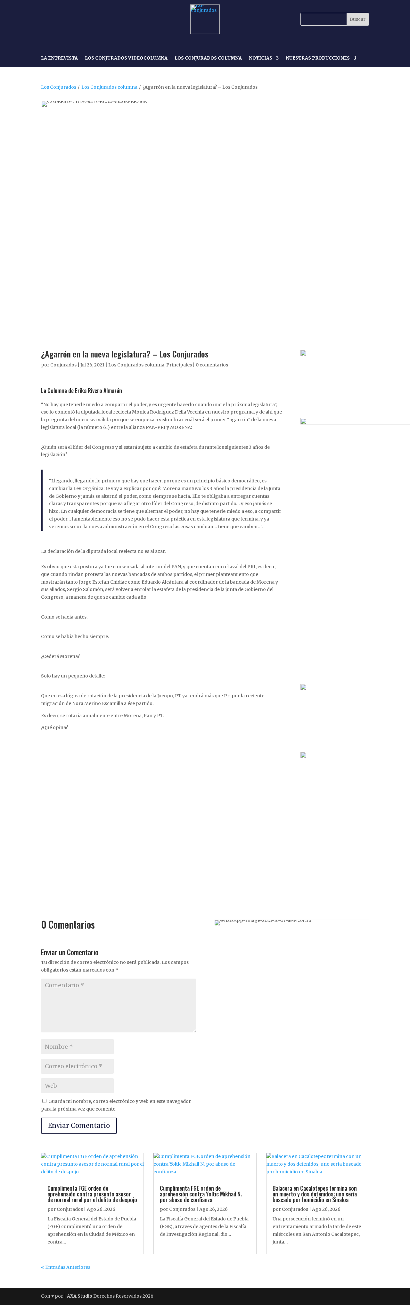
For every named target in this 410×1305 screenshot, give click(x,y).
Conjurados (63, 365)
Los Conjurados (58, 87)
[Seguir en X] (76, 19)
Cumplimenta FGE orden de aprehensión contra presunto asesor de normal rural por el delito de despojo (92, 1194)
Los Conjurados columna (109, 87)
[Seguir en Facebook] (47, 19)
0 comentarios (212, 365)
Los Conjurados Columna (208, 58)
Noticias (260, 58)
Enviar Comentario (79, 1125)
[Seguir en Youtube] (91, 19)
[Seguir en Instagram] (61, 19)
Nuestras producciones (318, 58)
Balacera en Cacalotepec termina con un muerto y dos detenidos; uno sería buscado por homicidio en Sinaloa (315, 1194)
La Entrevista (59, 58)
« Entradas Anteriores (65, 1267)
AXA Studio (80, 1296)
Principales (179, 365)
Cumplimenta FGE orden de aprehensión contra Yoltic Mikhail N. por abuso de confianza (201, 1194)
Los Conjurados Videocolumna (126, 58)
